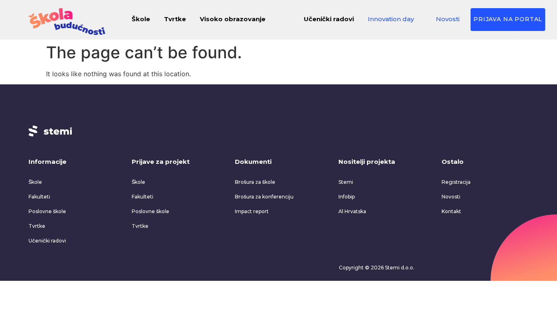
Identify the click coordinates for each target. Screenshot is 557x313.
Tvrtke (175, 19)
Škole (141, 19)
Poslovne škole (47, 211)
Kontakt (451, 211)
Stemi (345, 182)
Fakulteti (39, 197)
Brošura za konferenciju (264, 197)
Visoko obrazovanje (232, 19)
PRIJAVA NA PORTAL (507, 19)
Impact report (252, 211)
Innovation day (391, 19)
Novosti (448, 19)
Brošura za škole (255, 182)
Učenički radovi (329, 19)
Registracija (456, 182)
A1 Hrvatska (352, 211)
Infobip (346, 197)
